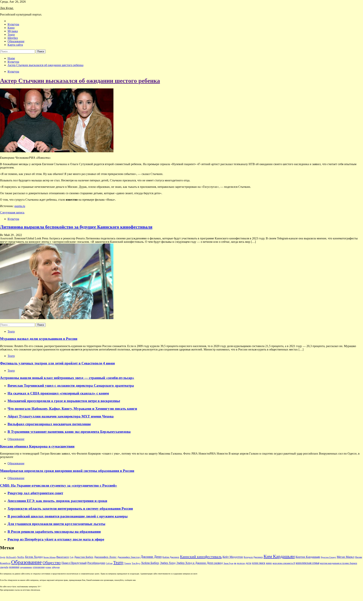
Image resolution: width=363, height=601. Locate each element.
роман (48, 567)
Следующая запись (12, 212)
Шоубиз (13, 37)
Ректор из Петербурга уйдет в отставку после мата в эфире (56, 539)
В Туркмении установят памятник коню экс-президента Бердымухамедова (69, 432)
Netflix (20, 557)
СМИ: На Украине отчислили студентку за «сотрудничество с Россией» (58, 485)
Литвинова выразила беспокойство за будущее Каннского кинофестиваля (76, 226)
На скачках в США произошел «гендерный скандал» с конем (58, 393)
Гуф (71, 557)
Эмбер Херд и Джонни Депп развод (199, 563)
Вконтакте (62, 556)
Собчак (109, 563)
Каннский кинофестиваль (201, 557)
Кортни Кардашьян (308, 556)
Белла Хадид (34, 557)
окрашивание (26, 567)
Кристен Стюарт (328, 557)
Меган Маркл (345, 556)
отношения (39, 567)
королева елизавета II (284, 563)
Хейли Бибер (150, 563)
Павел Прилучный (74, 563)
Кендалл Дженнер (253, 557)
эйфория (56, 567)
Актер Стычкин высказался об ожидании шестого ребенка (80, 80)
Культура (13, 24)
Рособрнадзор (96, 563)
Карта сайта (15, 44)
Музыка (13, 31)
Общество (52, 562)
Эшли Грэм (228, 563)
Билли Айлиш (49, 557)
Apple (2, 557)
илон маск (258, 563)
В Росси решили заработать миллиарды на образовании (54, 532)
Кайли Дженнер (170, 557)
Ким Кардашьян (279, 556)
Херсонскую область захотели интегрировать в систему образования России (70, 509)
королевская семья (307, 563)
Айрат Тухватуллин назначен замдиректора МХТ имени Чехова (61, 416)
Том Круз (136, 563)
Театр (11, 34)
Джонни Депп (151, 557)
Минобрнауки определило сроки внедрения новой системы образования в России (67, 471)
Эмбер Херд (167, 563)
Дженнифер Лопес (105, 556)
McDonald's (11, 557)
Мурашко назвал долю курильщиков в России (38, 339)
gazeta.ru (19, 206)
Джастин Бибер (83, 556)
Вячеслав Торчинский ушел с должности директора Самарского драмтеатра (71, 386)
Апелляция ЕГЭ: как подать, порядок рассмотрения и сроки (57, 501)
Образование (16, 41)
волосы (241, 563)
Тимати (127, 563)
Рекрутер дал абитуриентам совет (35, 493)
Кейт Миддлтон (233, 556)
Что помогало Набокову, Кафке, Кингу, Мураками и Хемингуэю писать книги (72, 409)
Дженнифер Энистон (128, 557)
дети (248, 563)
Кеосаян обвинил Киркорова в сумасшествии (37, 446)
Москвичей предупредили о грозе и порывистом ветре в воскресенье (64, 401)
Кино (11, 27)
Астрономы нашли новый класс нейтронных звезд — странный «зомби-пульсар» (67, 378)
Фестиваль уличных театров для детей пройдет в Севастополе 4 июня (57, 363)
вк (235, 563)
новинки (14, 567)
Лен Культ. (7, 8)
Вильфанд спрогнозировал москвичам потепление (49, 424)
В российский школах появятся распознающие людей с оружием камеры (68, 516)
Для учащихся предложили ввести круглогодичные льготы (56, 524)
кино (269, 563)
